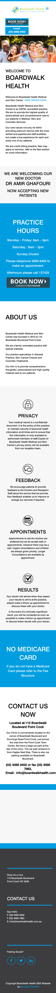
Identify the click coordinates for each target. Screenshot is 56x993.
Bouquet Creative (30, 986)
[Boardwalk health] (28, 10)
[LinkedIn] (31, 961)
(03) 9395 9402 (17, 30)
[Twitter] (21, 961)
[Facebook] (11, 961)
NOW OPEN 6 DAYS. (36, 100)
